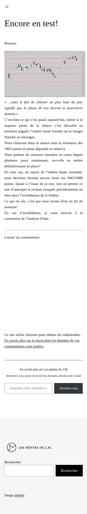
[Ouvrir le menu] (6, 6)
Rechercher (12, 462)
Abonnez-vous (68, 388)
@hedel (19, 495)
